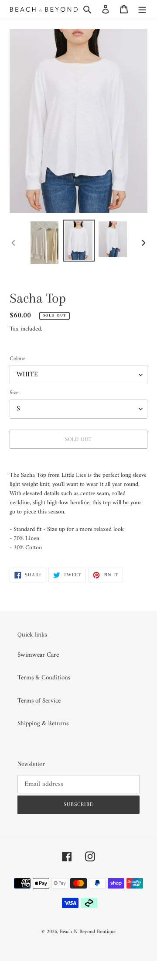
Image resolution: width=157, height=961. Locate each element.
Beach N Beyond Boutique (88, 932)
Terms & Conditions (43, 678)
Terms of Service (39, 701)
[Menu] (142, 9)
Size (14, 393)
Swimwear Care (38, 655)
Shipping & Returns (42, 724)
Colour (17, 359)
